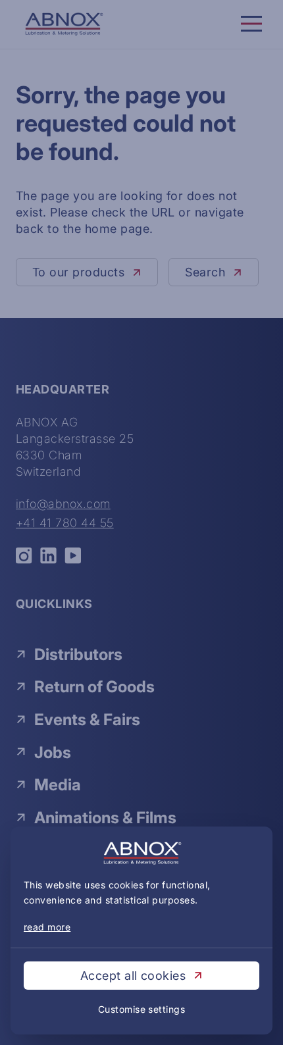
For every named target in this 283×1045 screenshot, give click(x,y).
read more (47, 926)
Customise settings (142, 1009)
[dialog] (141, 522)
